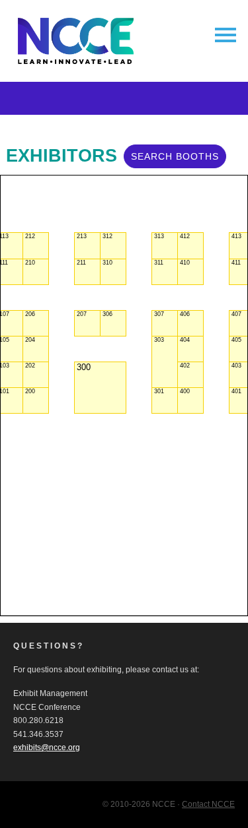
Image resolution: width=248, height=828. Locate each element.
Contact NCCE (208, 804)
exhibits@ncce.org (46, 747)
